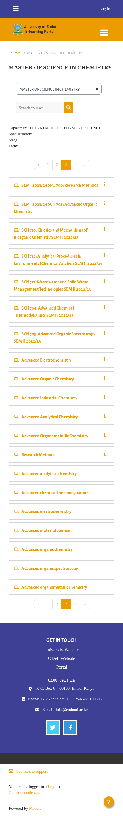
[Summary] (105, 184)
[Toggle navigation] (104, 29)
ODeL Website (61, 658)
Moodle (35, 808)
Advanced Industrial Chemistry (49, 398)
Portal (61, 667)
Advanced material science (45, 530)
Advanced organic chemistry (47, 549)
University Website (61, 649)
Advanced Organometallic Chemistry (54, 435)
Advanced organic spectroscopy (49, 568)
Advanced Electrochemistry (46, 360)
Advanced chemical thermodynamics (54, 492)
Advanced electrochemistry (46, 511)
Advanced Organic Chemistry (47, 379)
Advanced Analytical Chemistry (49, 416)
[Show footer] (109, 801)
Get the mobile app (24, 793)
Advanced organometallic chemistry (54, 587)
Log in (104, 9)
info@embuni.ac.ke (72, 710)
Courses (14, 52)
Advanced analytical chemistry (49, 473)
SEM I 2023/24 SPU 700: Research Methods (59, 185)
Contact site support (32, 771)
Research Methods (38, 454)
